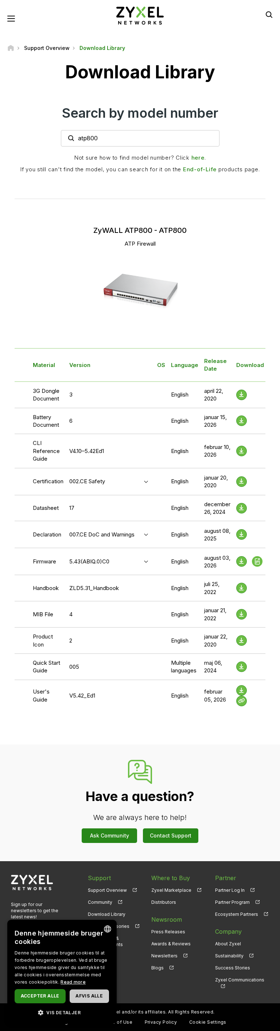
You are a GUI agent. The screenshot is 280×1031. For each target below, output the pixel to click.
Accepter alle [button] (40, 996)
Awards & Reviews (171, 943)
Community (100, 902)
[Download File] (241, 395)
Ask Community (109, 835)
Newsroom (166, 919)
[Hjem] (10, 48)
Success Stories (232, 968)
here (198, 157)
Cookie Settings (207, 1022)
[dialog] (62, 972)
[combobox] (107, 929)
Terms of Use (116, 1022)
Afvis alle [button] (89, 996)
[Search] (269, 14)
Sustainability (229, 955)
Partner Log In (230, 890)
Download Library (106, 914)
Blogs (157, 968)
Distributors (163, 902)
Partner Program (232, 902)
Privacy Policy (161, 1022)
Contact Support (170, 835)
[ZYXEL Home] (140, 15)
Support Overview (107, 890)
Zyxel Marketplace (171, 890)
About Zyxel (228, 943)
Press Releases (168, 931)
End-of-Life (200, 169)
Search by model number (140, 113)
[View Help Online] (241, 701)
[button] (62, 1012)
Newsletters (164, 955)
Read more (73, 982)
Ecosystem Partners (236, 914)
